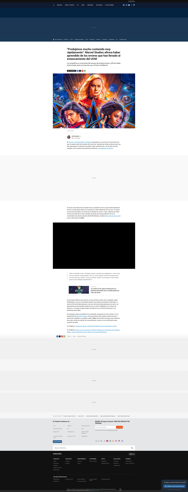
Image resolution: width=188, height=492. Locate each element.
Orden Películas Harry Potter (124, 416)
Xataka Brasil (56, 481)
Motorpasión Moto (105, 463)
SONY (82, 5)
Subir (130, 454)
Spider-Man (111, 39)
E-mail (85, 71)
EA (116, 39)
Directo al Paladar (93, 461)
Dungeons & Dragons (79, 39)
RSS (113, 441)
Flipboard (134, 5)
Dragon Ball (104, 39)
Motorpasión (104, 461)
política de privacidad (113, 430)
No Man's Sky (70, 431)
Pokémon (98, 39)
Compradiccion (117, 465)
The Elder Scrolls (122, 39)
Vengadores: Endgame (106, 148)
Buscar (132, 448)
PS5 (82, 428)
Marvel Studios (82, 336)
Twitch (116, 441)
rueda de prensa (113, 216)
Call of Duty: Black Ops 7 (57, 437)
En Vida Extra (93, 286)
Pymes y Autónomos (130, 463)
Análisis (69, 425)
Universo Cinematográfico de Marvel (80, 142)
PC (77, 5)
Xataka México (56, 479)
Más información (95, 490)
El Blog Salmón (129, 461)
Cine (54, 425)
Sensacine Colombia (81, 481)
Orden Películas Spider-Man (92, 416)
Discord (124, 5)
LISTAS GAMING (109, 5)
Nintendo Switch (86, 425)
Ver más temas (57, 441)
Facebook (78, 71)
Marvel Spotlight (82, 316)
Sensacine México (81, 479)
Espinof (79, 463)
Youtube (129, 5)
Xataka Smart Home (57, 467)
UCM (87, 39)
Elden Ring (92, 39)
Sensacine (79, 461)
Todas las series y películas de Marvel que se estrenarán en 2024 (96, 326)
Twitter (131, 5)
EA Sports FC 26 (71, 436)
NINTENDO (90, 5)
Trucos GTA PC (81, 416)
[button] (76, 136)
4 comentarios (72, 70)
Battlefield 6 (84, 436)
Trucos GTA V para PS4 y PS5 (69, 416)
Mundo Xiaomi (56, 469)
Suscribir (119, 427)
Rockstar (66, 39)
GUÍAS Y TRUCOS (69, 5)
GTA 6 (71, 39)
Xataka (54, 461)
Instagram (126, 5)
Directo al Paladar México (93, 480)
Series (74, 336)
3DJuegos (67, 461)
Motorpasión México (105, 479)
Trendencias (116, 461)
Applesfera (55, 465)
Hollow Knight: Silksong (85, 432)
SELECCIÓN (99, 5)
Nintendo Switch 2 (57, 428)
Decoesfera (116, 463)
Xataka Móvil (56, 463)
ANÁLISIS (59, 5)
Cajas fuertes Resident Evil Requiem (108, 416)
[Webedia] (131, 1)
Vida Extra (67, 463)
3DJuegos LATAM (69, 479)
